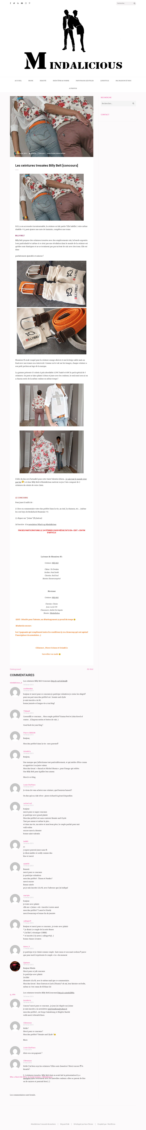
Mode (30, 81)
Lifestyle (104, 81)
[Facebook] (10, 3)
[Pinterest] (29, 3)
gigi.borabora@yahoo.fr (57, 1009)
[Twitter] (14, 3)
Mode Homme (60, 153)
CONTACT (105, 115)
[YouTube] (22, 3)
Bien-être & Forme (61, 81)
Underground (15, 669)
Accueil (18, 81)
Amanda (33, 153)
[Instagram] (26, 3)
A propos (73, 88)
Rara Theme (88, 1124)
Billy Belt (55, 563)
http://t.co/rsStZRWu (66, 993)
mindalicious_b (16, 683)
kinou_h (26, 947)
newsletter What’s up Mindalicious (42, 524)
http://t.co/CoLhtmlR (59, 681)
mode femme (51, 153)
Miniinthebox (55, 613)
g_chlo (12, 994)
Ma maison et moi (123, 81)
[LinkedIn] (18, 3)
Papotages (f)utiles (85, 81)
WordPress (111, 1124)
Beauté (43, 81)
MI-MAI (90, 669)
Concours (41, 153)
